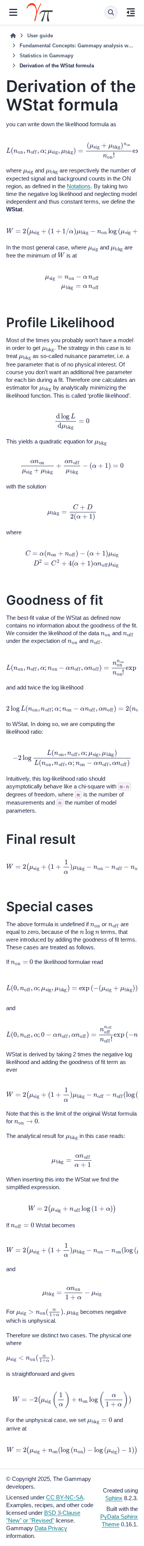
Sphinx (113, 1498)
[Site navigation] (13, 12)
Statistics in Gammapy (46, 56)
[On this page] (131, 12)
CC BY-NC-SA (64, 1497)
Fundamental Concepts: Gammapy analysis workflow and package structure (77, 46)
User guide (40, 35)
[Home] (13, 36)
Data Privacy (51, 1528)
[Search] (111, 12)
